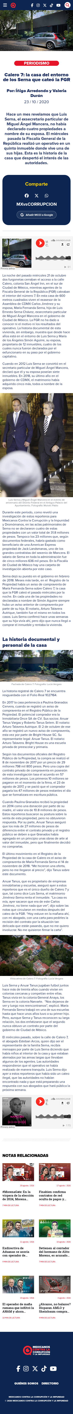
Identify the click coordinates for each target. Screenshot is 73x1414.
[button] (36, 445)
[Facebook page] (32, 5)
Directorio (50, 1383)
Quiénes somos (26, 1383)
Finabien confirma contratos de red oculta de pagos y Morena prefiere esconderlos (52, 1199)
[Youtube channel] (58, 5)
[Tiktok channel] (51, 5)
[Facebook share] (26, 195)
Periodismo (36, 63)
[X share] (36, 195)
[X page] (45, 5)
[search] (67, 5)
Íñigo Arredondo (32, 90)
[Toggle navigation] (5, 5)
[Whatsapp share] (46, 195)
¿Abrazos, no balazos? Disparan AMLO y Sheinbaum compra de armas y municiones (55, 1311)
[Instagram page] (38, 5)
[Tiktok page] (44, 1368)
